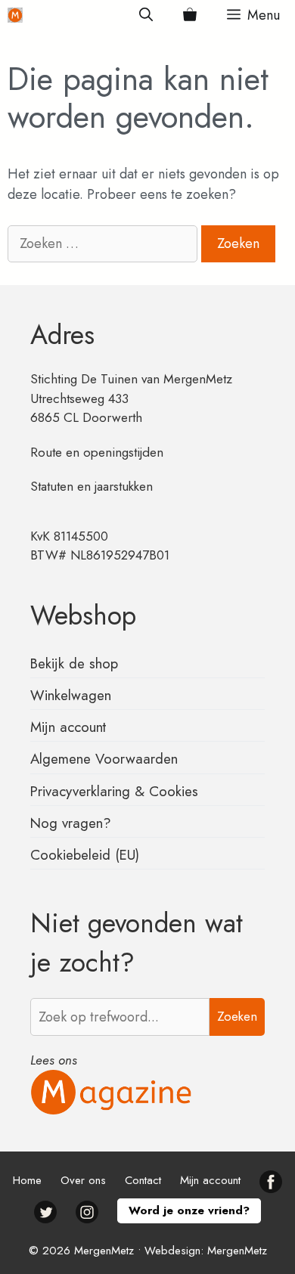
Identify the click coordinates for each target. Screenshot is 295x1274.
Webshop (83, 615)
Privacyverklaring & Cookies (114, 791)
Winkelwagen (70, 695)
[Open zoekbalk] (146, 15)
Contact (143, 1180)
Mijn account (68, 727)
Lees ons (53, 1060)
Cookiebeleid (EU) (84, 855)
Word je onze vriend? (189, 1210)
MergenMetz (237, 1250)
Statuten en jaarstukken (91, 486)
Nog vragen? (70, 823)
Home (27, 1180)
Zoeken (237, 1016)
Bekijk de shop (74, 663)
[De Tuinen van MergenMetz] (15, 15)
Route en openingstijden (96, 452)
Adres (62, 335)
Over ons (83, 1180)
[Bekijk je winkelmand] (190, 15)
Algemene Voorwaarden (104, 759)
